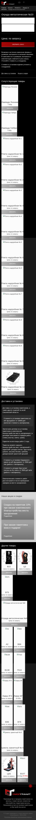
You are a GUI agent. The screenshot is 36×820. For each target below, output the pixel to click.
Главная (3, 7)
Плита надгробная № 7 (12, 309)
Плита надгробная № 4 (12, 231)
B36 (7, 722)
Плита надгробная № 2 (12, 180)
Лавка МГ (18, 696)
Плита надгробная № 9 (12, 361)
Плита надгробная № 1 (12, 154)
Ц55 (9, 774)
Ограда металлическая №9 (14, 618)
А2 (7, 644)
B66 (19, 644)
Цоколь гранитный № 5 (12, 748)
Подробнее (8, 516)
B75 (7, 592)
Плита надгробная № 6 (12, 283)
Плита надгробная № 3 (12, 206)
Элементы (18, 7)
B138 (7, 670)
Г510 (19, 670)
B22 (9, 566)
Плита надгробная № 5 (12, 257)
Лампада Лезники (9, 102)
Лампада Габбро (9, 128)
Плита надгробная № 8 (12, 335)
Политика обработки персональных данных (18, 817)
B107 (22, 774)
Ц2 (24, 566)
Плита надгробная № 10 (13, 387)
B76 (19, 722)
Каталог (10, 7)
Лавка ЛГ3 (7, 696)
